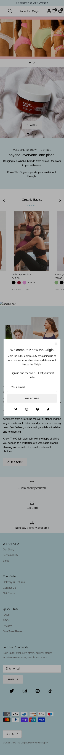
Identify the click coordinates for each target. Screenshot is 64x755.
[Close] (56, 343)
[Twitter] (15, 409)
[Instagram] (26, 409)
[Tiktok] (48, 409)
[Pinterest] (37, 409)
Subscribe (31, 398)
